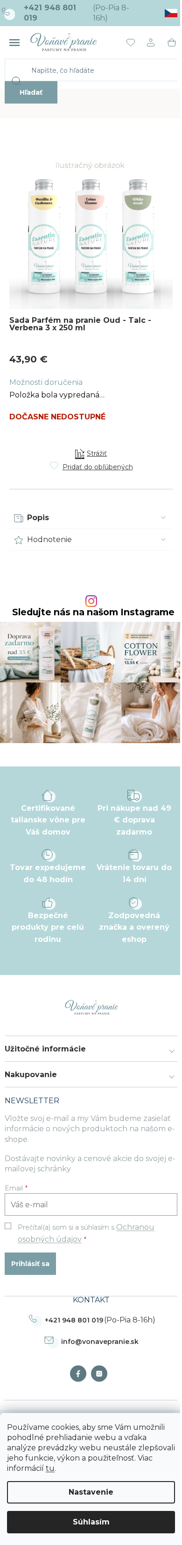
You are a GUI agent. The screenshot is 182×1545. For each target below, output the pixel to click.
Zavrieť (77, 436)
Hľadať (31, 92)
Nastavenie (91, 1492)
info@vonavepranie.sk (100, 1341)
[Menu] (14, 42)
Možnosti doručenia (46, 382)
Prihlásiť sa (30, 1264)
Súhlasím (91, 1521)
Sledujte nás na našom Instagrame (93, 612)
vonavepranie (101, 1373)
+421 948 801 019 (74, 1320)
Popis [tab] (38, 517)
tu (50, 1468)
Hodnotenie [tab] (49, 539)
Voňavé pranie (80, 1373)
